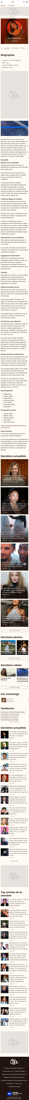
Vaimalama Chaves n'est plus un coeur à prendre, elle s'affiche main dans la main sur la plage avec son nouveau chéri (18, 767)
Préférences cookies (14, 1086)
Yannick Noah (14, 717)
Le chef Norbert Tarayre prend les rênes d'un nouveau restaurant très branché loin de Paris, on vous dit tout (18, 756)
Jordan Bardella (5, 717)
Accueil (2, 17)
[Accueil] (13, 2)
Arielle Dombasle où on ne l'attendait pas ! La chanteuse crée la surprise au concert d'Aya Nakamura (13, 591)
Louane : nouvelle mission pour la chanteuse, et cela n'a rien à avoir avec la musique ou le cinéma (18, 820)
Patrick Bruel (4, 712)
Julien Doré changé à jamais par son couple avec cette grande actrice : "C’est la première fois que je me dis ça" (18, 1000)
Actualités (15, 48)
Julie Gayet (15, 719)
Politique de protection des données (13, 1077)
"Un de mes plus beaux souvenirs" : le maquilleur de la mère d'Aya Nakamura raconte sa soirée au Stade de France (14, 619)
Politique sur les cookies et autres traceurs (14, 1074)
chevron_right (27, 48)
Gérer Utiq (18, 1083)
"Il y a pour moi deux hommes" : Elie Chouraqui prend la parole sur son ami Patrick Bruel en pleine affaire (18, 811)
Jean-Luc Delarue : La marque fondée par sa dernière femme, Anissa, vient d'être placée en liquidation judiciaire (18, 1011)
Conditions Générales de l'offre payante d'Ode (14, 1080)
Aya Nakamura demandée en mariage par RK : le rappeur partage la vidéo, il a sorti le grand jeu (14, 564)
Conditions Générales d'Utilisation (13, 1068)
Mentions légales (20, 1071)
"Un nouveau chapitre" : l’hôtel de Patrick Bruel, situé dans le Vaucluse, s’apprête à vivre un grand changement (18, 902)
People (6, 17)
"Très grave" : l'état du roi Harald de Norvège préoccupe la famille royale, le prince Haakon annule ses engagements (18, 745)
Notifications (10, 1083)
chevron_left (2, 48)
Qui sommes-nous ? (8, 1071)
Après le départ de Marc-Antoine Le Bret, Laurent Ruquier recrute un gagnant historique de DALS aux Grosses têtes (18, 841)
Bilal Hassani (10, 701)
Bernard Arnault (14, 714)
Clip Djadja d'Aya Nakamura (6, 679)
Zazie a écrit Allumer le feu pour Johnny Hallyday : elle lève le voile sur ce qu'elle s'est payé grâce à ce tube (18, 852)
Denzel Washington (6, 719)
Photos (22, 48)
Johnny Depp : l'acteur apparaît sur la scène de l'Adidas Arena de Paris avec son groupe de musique (18, 735)
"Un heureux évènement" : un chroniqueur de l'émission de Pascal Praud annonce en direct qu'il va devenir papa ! (18, 778)
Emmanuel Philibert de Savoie (16, 712)
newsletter (27, 2)
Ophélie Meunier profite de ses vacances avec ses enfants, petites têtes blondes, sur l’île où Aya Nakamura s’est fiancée (14, 479)
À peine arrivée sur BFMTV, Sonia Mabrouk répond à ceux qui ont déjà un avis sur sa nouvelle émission (18, 830)
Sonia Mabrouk (5, 714)
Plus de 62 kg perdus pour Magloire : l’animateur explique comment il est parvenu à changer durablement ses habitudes (18, 979)
